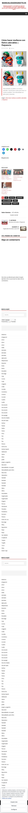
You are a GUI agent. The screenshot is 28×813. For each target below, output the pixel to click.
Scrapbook (4, 537)
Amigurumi (4, 337)
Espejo (3, 425)
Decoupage (4, 415)
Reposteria (4, 527)
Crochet (4, 397)
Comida (3, 389)
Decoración (4, 405)
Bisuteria (4, 363)
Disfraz (3, 423)
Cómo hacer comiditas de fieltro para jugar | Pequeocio (6, 191)
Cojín (3, 381)
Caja (3, 376)
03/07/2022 (5, 48)
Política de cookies (6, 798)
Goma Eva (4, 446)
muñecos (15, 203)
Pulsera (3, 517)
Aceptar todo (14, 802)
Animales (4, 350)
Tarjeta (3, 540)
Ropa (3, 530)
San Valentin (5, 535)
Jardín (3, 459)
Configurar (14, 809)
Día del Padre (5, 420)
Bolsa (3, 368)
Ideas (3, 457)
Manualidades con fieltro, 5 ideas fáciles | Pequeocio (6, 177)
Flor (3, 436)
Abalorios (4, 334)
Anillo (3, 347)
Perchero (4, 514)
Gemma (12, 48)
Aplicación (4, 358)
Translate (13, 321)
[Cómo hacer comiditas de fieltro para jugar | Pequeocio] (7, 185)
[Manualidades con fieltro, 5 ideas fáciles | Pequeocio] (7, 172)
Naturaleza (4, 475)
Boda (3, 366)
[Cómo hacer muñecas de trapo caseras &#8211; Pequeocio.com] (18, 172)
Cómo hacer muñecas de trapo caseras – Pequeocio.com (17, 178)
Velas (3, 548)
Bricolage (4, 373)
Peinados (4, 509)
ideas (15, 200)
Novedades (4, 493)
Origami (4, 501)
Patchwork (4, 506)
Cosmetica (4, 392)
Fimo (3, 433)
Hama (3, 454)
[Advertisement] (14, 27)
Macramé (4, 465)
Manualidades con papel (8, 467)
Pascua (3, 504)
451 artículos (15, 212)
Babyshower (5, 360)
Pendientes (4, 511)
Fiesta (3, 431)
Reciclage (4, 522)
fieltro (12, 197)
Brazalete (4, 371)
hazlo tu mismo (7, 200)
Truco (3, 545)
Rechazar (14, 805)
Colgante (4, 384)
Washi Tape (4, 550)
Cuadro (3, 399)
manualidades (6, 203)
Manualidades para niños (8, 470)
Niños (3, 488)
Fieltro (3, 428)
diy (6, 197)
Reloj (3, 524)
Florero (3, 444)
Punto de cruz (5, 519)
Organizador (5, 496)
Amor (3, 340)
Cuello (3, 402)
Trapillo (3, 543)
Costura (4, 394)
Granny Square (5, 449)
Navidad (4, 477)
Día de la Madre (6, 418)
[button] (26, 13)
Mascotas (4, 472)
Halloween (4, 452)
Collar (3, 386)
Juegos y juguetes (6, 462)
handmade (19, 197)
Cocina (3, 379)
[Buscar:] (14, 315)
